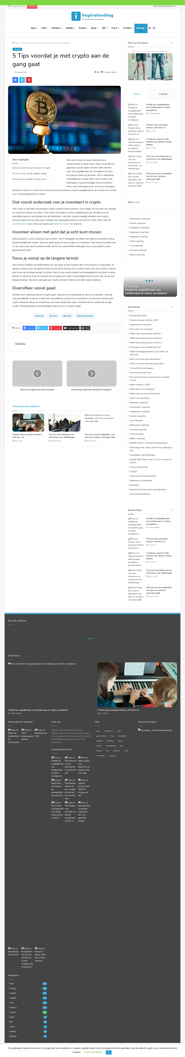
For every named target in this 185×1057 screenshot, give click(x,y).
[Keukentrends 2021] (41, 733)
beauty (13, 1031)
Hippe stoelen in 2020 (140, 384)
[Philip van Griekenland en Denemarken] (14, 736)
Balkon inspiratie (137, 254)
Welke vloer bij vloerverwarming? (145, 393)
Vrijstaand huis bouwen (140, 324)
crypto (54, 315)
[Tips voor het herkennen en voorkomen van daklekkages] (64, 423)
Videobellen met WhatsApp (142, 455)
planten (13, 1036)
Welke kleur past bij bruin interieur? (146, 342)
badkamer (108, 731)
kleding (110, 741)
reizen (99, 746)
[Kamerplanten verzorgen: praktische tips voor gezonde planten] (84, 811)
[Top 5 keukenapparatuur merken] (27, 837)
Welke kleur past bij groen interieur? (146, 338)
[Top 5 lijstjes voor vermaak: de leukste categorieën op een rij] (71, 811)
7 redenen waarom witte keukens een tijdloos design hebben (159, 142)
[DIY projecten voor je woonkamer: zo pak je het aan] (71, 765)
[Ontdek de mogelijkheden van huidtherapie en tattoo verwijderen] (136, 112)
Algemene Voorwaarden (141, 480)
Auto (93, 28)
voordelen (100, 755)
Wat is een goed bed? (140, 398)
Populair (163, 94)
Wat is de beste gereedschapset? (145, 359)
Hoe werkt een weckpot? (141, 329)
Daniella (20, 344)
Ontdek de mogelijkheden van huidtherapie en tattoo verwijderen (158, 107)
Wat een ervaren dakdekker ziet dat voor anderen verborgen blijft (100, 436)
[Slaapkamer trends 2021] (14, 951)
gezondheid (101, 736)
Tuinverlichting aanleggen (141, 368)
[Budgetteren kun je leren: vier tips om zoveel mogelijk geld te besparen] (27, 957)
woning (112, 755)
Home (17, 43)
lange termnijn (85, 315)
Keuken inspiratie (138, 223)
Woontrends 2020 (138, 315)
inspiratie (122, 736)
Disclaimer (134, 485)
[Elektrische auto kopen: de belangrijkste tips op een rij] (57, 788)
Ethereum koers (62, 223)
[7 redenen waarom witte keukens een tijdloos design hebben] (136, 145)
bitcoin (40, 315)
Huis (33, 28)
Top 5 (114, 28)
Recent (136, 94)
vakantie (116, 751)
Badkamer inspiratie (139, 236)
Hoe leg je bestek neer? (140, 372)
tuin (107, 751)
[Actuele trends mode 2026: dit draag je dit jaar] (84, 788)
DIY (104, 28)
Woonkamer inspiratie (140, 218)
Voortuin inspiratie (138, 250)
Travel (82, 28)
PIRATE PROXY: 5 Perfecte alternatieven (149, 443)
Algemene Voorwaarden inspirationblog (148, 489)
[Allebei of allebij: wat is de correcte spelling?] (41, 954)
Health (69, 28)
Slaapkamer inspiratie (140, 227)
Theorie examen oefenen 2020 (144, 320)
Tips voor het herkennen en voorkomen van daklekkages (62, 436)
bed (119, 731)
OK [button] (109, 1052)
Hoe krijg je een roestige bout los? (145, 347)
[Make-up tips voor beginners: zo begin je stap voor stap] (84, 765)
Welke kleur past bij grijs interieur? (145, 333)
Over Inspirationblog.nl (163, 6)
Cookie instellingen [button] (93, 1052)
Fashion (56, 28)
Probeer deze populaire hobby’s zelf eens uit (157, 126)
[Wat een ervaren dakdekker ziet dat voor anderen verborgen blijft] (100, 423)
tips (121, 746)
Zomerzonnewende (139, 467)
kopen (120, 741)
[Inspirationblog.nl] (92, 16)
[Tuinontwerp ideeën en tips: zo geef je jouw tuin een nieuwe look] (71, 789)
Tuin (43, 28)
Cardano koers (19, 223)
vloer (126, 751)
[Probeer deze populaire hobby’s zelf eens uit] (28, 423)
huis (112, 736)
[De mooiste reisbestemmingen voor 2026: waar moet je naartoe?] (57, 810)
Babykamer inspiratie (139, 232)
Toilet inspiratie (137, 241)
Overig (140, 28)
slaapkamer (111, 746)
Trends (127, 28)
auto (98, 731)
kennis (68, 315)
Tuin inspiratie (136, 245)
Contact (133, 471)
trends (99, 751)
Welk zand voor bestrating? (142, 389)
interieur (99, 741)
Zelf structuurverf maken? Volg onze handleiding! (150, 51)
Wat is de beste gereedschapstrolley (147, 363)
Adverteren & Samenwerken (143, 476)
